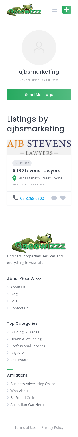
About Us (18, 287)
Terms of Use (25, 427)
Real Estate (19, 360)
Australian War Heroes (28, 404)
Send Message (39, 94)
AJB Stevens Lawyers (36, 170)
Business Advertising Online (33, 383)
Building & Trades (24, 332)
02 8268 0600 (32, 198)
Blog (14, 294)
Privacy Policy (52, 427)
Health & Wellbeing (26, 339)
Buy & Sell (18, 353)
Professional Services (27, 346)
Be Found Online (23, 397)
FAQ (13, 301)
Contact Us (19, 308)
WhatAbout (19, 390)
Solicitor (22, 163)
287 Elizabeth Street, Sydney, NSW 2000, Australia (42, 178)
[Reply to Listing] (54, 198)
